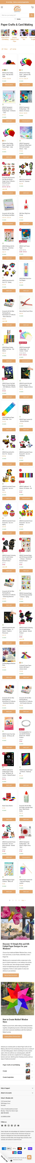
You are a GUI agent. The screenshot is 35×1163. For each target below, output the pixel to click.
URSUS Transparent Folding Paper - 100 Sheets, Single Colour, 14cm (25, 844)
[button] (5, 1157)
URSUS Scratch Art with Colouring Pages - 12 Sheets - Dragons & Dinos (26, 385)
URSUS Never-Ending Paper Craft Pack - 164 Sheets (8, 349)
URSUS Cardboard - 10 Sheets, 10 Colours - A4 (25, 487)
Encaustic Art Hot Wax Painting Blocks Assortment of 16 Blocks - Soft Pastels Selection (25, 700)
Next (23, 900)
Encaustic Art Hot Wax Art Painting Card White (8, 214)
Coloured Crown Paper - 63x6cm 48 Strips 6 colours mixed (25, 667)
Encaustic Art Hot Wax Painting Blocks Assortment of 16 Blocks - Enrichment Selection (8, 700)
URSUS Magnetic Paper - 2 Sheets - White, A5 (8, 880)
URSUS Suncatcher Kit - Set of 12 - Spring (8, 281)
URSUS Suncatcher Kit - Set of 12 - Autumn (8, 453)
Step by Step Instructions (10, 975)
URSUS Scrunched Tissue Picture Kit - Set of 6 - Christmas (25, 453)
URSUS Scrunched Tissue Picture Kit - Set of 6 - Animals (25, 522)
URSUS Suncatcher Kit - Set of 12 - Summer (25, 180)
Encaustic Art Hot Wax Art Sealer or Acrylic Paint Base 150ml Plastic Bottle (26, 808)
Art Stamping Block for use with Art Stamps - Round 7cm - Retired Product (25, 734)
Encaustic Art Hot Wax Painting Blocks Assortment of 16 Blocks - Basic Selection (8, 313)
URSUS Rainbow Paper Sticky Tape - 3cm (8, 418)
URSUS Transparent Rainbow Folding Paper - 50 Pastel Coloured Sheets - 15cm (25, 146)
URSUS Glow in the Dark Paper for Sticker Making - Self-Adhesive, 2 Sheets (8, 385)
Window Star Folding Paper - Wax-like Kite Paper (7, 74)
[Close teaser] (11, 1161)
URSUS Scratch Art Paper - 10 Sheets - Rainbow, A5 (25, 771)
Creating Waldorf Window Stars (12, 1036)
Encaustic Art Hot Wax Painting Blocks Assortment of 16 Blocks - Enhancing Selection (8, 593)
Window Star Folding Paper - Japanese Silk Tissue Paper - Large (7, 145)
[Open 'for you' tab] (29, 1157)
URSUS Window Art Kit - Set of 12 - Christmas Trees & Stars (8, 247)
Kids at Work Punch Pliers (26, 311)
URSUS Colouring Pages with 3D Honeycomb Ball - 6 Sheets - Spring (25, 595)
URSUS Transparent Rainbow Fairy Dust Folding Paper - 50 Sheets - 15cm (9, 109)
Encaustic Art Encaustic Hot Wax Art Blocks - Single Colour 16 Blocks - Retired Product (8, 180)
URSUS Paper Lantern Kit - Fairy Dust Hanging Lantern (25, 881)
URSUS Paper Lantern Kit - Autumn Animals (25, 420)
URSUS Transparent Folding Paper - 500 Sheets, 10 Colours (24, 109)
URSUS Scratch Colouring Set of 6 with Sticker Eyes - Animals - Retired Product (26, 630)
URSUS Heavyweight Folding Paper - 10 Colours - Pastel (24, 349)
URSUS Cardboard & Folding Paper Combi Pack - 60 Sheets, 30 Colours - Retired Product (9, 772)
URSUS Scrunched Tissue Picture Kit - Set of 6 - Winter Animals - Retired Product (8, 844)
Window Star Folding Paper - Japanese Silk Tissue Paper (25, 74)
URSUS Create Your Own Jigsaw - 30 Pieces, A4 (8, 735)
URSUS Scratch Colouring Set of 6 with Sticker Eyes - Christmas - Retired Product (9, 558)
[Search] (31, 15)
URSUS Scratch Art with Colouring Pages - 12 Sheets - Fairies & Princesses (8, 630)
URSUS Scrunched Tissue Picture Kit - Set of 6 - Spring (8, 522)
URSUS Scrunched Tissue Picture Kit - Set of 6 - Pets (8, 488)
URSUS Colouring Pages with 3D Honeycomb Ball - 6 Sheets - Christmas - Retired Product (25, 558)
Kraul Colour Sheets (7, 806)
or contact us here (5, 1116)
